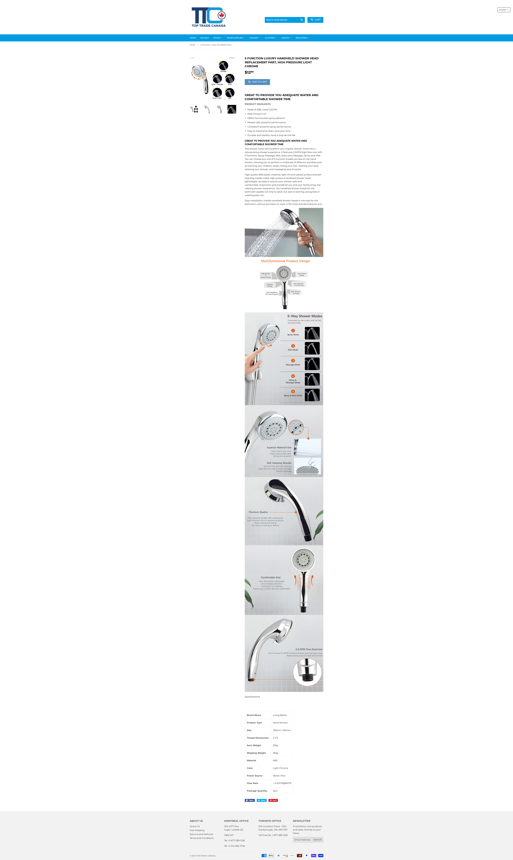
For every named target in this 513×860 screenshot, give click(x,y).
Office (217, 38)
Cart (317, 19)
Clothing (270, 38)
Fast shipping (197, 830)
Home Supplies (235, 38)
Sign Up (318, 839)
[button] (504, 9)
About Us (195, 826)
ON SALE (204, 38)
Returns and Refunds (201, 834)
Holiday (254, 38)
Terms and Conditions (201, 838)
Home (193, 38)
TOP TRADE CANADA (205, 856)
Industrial (302, 38)
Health (286, 38)
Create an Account (314, 13)
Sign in (298, 13)
